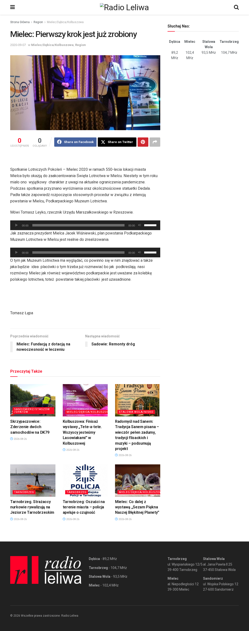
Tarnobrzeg (24, 492)
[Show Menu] (12, 7)
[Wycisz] (139, 225)
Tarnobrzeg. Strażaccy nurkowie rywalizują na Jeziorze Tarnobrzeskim (32, 507)
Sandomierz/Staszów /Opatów (32, 411)
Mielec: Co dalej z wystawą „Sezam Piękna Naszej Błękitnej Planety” (137, 507)
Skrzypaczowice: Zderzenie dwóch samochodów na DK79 (29, 427)
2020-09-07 (18, 45)
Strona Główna (20, 22)
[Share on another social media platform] (155, 142)
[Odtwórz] (16, 225)
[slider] (151, 224)
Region (38, 22)
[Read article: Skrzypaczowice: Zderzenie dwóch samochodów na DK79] (32, 400)
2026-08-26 (20, 439)
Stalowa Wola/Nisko (136, 412)
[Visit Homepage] (124, 7)
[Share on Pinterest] (143, 142)
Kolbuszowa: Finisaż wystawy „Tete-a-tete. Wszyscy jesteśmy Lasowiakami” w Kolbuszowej (82, 432)
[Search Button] (236, 7)
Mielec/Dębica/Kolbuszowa (65, 22)
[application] (85, 225)
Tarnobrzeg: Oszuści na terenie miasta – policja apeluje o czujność (84, 507)
